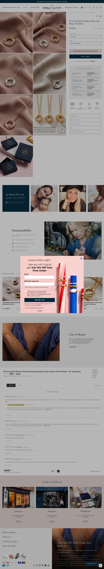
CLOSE (39, 310)
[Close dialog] (81, 258)
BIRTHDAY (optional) (31, 281)
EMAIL (26, 274)
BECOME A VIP (40, 300)
